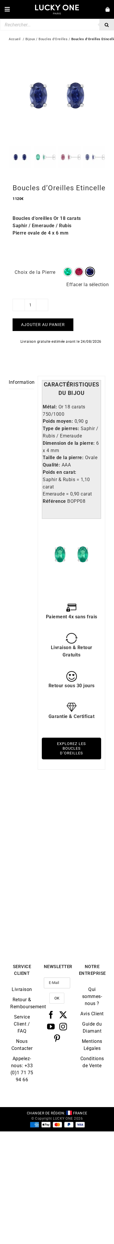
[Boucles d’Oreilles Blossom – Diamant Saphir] (81, 876)
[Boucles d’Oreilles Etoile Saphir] (33, 801)
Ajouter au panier (43, 324)
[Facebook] (51, 1015)
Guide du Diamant (92, 1027)
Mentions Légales (92, 1044)
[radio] (67, 271)
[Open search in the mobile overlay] (57, 24)
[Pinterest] (57, 1038)
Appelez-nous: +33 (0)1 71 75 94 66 (22, 1069)
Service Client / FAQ (22, 1024)
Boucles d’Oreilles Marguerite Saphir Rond (81, 850)
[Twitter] (63, 1015)
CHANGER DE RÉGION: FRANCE (57, 1113)
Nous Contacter (22, 1044)
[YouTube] (51, 1026)
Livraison (22, 989)
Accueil (15, 39)
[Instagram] (63, 1026)
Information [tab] (21, 382)
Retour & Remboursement (22, 1003)
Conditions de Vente (92, 1062)
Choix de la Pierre (35, 272)
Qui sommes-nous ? (92, 996)
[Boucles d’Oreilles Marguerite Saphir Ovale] (33, 876)
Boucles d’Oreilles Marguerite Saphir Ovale (32, 924)
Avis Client (92, 1013)
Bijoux (30, 39)
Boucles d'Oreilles (53, 39)
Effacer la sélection (87, 284)
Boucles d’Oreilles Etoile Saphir (33, 848)
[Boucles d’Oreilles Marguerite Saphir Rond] (81, 801)
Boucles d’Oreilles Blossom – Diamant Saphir (81, 924)
